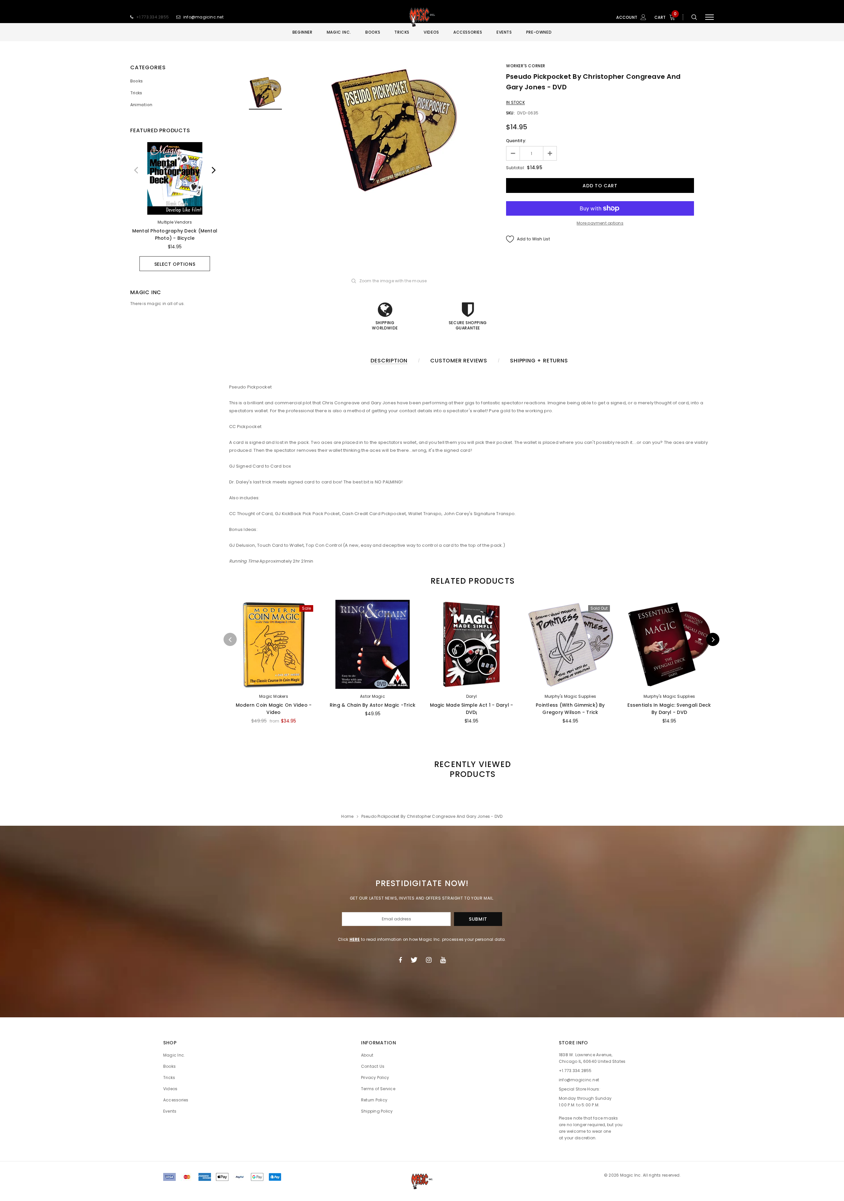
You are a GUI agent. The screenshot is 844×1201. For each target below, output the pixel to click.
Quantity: (516, 140)
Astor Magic (372, 696)
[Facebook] (400, 960)
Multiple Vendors (175, 222)
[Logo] (422, 17)
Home (347, 816)
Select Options (175, 264)
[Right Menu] (709, 17)
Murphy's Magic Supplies (570, 696)
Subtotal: (515, 167)
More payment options (600, 223)
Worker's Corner (525, 66)
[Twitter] (413, 960)
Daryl (471, 696)
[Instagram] (429, 960)
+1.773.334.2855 (152, 17)
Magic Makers (273, 696)
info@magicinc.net (203, 17)
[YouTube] (443, 960)
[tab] (471, 580)
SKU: (510, 113)
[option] (174, 206)
